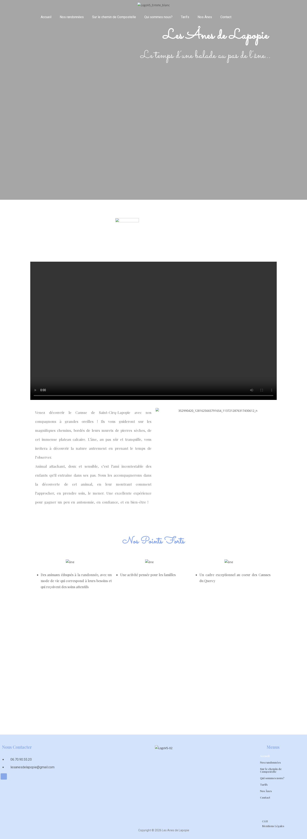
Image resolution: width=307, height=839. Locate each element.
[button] (159, 411)
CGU (265, 821)
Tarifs (185, 17)
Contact (225, 17)
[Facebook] (4, 776)
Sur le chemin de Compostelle (114, 17)
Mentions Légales (273, 826)
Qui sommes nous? (158, 17)
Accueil (46, 17)
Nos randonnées (72, 17)
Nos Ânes (205, 17)
